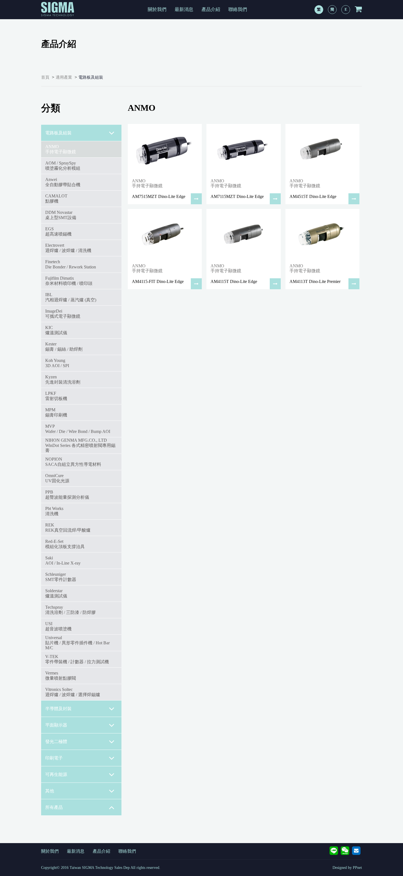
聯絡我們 (237, 9)
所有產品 (54, 807)
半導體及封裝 (58, 708)
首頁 (45, 77)
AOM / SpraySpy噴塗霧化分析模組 (62, 165)
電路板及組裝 (90, 77)
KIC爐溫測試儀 (56, 330)
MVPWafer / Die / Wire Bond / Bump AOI (77, 428)
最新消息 (184, 9)
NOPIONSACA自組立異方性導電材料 (73, 461)
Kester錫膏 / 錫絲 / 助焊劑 (64, 346)
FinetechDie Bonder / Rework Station (70, 264)
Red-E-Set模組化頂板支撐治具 (65, 544)
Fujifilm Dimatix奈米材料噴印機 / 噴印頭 (68, 280)
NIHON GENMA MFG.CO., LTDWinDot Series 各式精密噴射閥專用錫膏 (80, 445)
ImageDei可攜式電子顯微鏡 (62, 313)
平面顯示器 (56, 725)
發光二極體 (56, 741)
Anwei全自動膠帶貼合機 (62, 182)
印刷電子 (54, 758)
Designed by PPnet (347, 868)
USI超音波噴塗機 (58, 626)
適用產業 (64, 77)
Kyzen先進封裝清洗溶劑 (62, 379)
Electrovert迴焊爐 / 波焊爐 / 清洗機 (68, 248)
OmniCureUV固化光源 (57, 478)
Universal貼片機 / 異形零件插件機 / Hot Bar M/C (77, 642)
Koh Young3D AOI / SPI (57, 363)
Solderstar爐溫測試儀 (56, 593)
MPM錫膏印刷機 (56, 412)
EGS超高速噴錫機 (58, 231)
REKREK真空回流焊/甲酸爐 (67, 527)
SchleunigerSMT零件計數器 (60, 577)
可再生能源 (56, 774)
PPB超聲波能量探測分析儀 (67, 494)
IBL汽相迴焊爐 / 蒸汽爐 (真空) (70, 297)
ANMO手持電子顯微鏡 (60, 149)
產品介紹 (211, 9)
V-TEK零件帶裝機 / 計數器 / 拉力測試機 (77, 659)
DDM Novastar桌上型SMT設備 (60, 215)
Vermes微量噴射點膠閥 (60, 675)
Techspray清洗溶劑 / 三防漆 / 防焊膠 (70, 609)
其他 (49, 791)
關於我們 (157, 9)
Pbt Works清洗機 (54, 511)
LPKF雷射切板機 (56, 396)
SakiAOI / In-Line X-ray (63, 560)
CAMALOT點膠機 (56, 198)
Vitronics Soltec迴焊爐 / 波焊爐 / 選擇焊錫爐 (72, 692)
